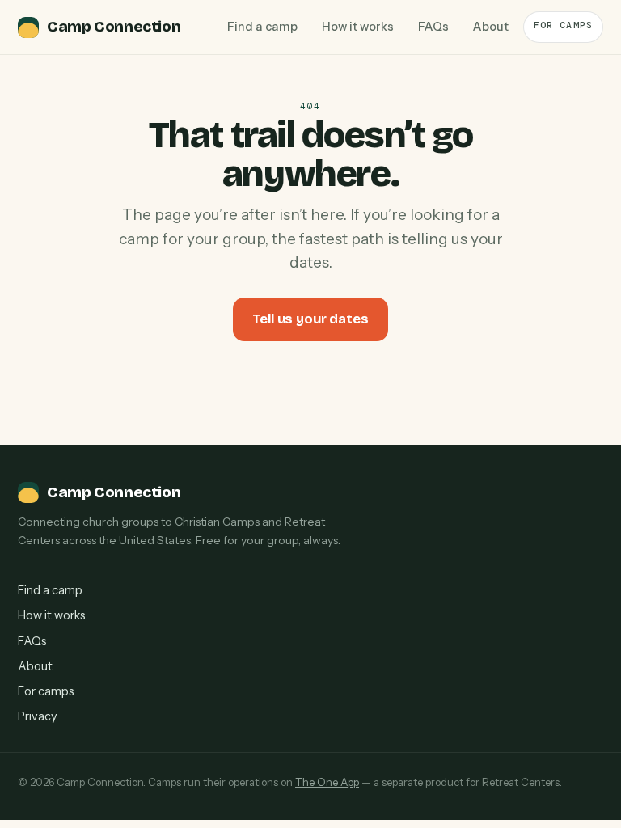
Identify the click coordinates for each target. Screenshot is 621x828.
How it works (358, 26)
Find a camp (262, 26)
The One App (327, 781)
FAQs (433, 26)
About (491, 26)
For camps (563, 25)
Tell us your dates (310, 319)
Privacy (37, 716)
